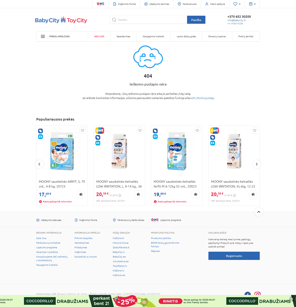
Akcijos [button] (99, 36)
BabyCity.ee (119, 256)
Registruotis (234, 256)
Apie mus (41, 238)
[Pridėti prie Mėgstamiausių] (83, 131)
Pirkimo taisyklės (83, 238)
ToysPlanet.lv (120, 266)
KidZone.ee (119, 275)
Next (257, 164)
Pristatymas (81, 247)
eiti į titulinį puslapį (202, 98)
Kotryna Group (120, 242)
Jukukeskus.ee (121, 261)
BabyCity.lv (119, 252)
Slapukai (155, 251)
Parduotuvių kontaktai (48, 242)
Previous (39, 164)
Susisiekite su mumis (86, 256)
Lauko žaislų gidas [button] (186, 36)
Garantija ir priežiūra (47, 252)
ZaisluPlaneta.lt (121, 247)
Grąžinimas (80, 252)
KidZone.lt (118, 238)
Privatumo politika (161, 238)
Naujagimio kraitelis (47, 265)
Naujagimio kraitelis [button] (153, 36)
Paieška (196, 20)
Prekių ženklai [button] (245, 36)
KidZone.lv (118, 270)
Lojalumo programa (46, 247)
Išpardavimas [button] (123, 36)
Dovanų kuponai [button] (217, 36)
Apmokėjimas (82, 242)
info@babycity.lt (237, 20)
